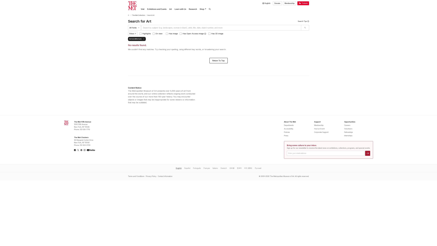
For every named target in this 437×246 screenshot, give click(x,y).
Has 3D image (217, 33)
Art (170, 9)
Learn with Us (180, 9)
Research (193, 9)
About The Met (290, 122)
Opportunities (349, 122)
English (179, 168)
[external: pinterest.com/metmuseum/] (81, 150)
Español (187, 168)
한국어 (239, 168)
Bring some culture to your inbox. (302, 145)
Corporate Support (321, 132)
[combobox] (221, 27)
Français (207, 168)
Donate (277, 3)
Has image (173, 33)
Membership (290, 3)
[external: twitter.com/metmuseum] (78, 150)
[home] (129, 15)
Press (286, 136)
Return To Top (218, 60)
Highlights (146, 33)
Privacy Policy (151, 176)
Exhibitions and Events (156, 9)
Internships (348, 136)
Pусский (258, 168)
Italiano (215, 168)
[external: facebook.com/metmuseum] (75, 150)
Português (197, 168)
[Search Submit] (305, 27)
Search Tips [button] (302, 21)
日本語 (232, 168)
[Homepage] (132, 5)
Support (317, 122)
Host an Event (319, 129)
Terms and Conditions (136, 176)
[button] (205, 33)
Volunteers (348, 129)
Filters (131, 34)
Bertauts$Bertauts (135, 39)
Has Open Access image (193, 33)
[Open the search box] (209, 9)
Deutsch (224, 168)
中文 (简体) (248, 168)
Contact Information (165, 176)
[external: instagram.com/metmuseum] (84, 150)
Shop (202, 9)
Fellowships (348, 132)
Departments (289, 125)
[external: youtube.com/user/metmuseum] (91, 150)
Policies (287, 132)
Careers (347, 125)
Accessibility (288, 129)
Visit (142, 9)
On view (158, 33)
